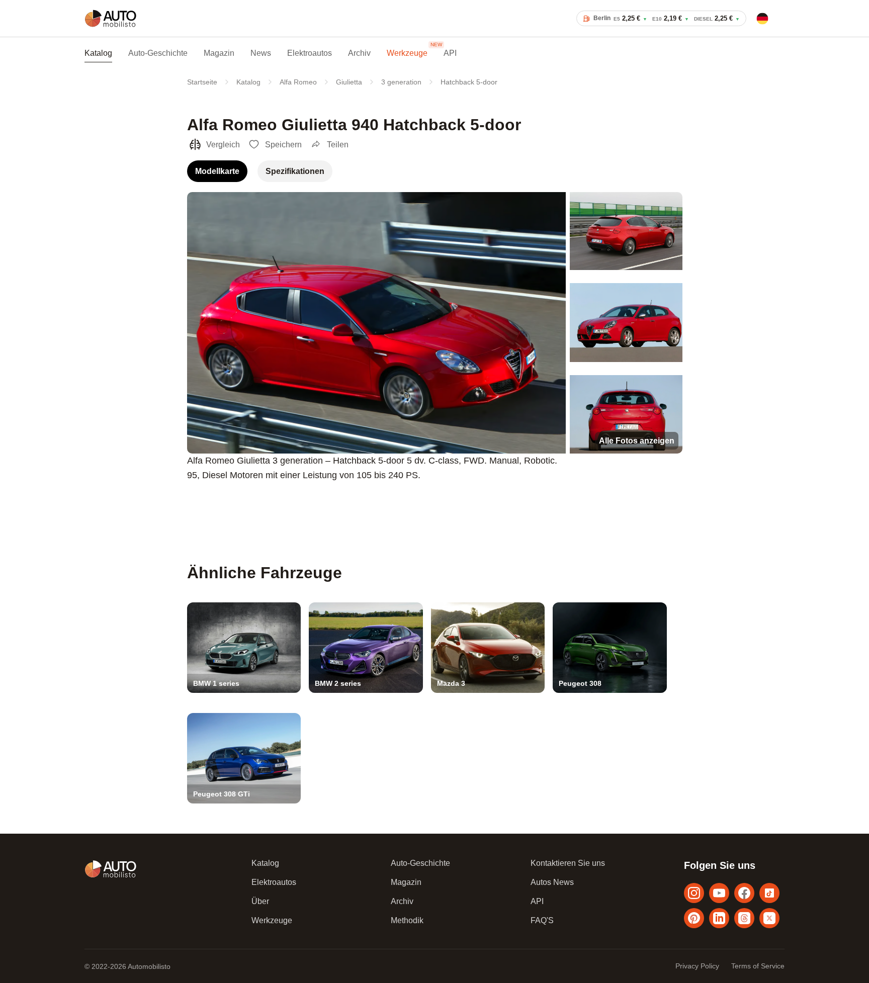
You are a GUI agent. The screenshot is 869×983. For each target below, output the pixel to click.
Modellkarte (217, 171)
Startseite (202, 82)
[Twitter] (769, 918)
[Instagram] (694, 893)
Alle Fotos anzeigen (636, 440)
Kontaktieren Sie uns (568, 863)
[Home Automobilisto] (110, 27)
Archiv (359, 53)
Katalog (98, 53)
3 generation (401, 82)
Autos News (552, 882)
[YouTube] (719, 893)
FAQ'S (542, 920)
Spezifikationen (295, 171)
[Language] (762, 19)
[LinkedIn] (719, 918)
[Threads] (744, 918)
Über (260, 901)
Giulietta (349, 82)
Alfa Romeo (298, 82)
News (260, 53)
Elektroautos (309, 53)
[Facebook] (744, 893)
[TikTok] (769, 893)
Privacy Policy (697, 966)
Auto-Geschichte (158, 53)
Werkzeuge (407, 53)
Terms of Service (758, 966)
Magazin (219, 53)
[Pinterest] (694, 918)
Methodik (407, 920)
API (450, 53)
